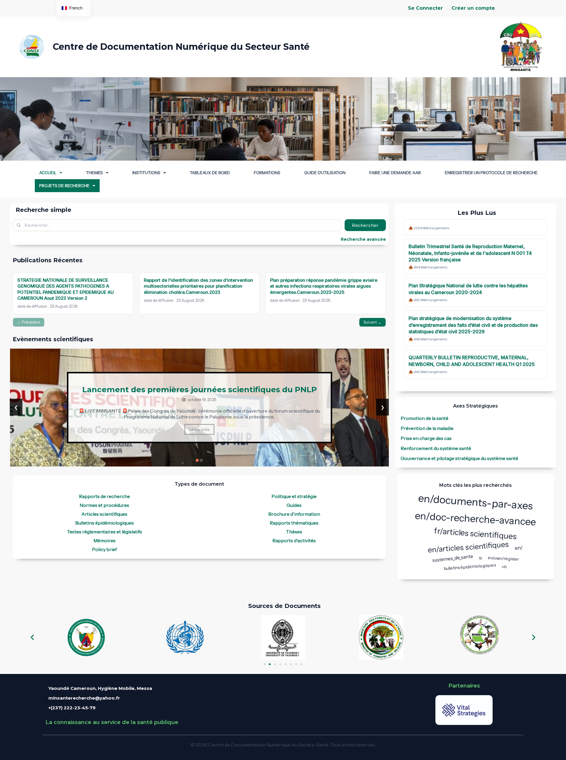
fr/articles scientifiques (475, 533)
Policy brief (104, 549)
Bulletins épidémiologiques (104, 523)
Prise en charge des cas (426, 438)
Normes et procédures (104, 505)
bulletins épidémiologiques (470, 566)
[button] (51, 172)
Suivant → (372, 322)
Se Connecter (425, 8)
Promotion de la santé (424, 418)
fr (480, 558)
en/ (519, 548)
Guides (294, 505)
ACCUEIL (48, 172)
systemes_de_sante (452, 558)
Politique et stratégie (294, 496)
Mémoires (104, 540)
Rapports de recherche (104, 496)
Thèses (294, 532)
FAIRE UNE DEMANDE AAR (395, 172)
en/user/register (503, 558)
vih (504, 566)
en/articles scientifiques (468, 547)
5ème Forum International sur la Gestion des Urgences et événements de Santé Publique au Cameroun (199, 389)
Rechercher (365, 225)
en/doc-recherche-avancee (476, 518)
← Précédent (28, 322)
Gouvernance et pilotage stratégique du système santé (459, 458)
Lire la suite (199, 434)
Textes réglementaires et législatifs (104, 532)
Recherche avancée (363, 239)
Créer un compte (473, 8)
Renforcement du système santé (436, 448)
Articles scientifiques (104, 514)
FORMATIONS (267, 172)
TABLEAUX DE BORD (210, 172)
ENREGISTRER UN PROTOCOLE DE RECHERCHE (491, 172)
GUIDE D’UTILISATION (324, 172)
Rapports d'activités (294, 540)
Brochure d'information (294, 514)
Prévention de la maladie (427, 428)
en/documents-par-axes (475, 502)
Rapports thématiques (294, 523)
